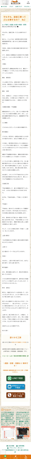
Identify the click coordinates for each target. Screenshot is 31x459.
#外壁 (16, 24)
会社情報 (11, 445)
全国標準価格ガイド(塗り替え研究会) (16, 450)
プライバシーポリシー (16, 448)
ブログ (11, 6)
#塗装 (11, 24)
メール (15, 458)
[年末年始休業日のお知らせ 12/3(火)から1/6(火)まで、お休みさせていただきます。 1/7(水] (23, 418)
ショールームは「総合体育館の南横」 (14, 356)
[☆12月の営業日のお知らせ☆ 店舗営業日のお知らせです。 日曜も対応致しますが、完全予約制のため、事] (8, 433)
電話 (26, 458)
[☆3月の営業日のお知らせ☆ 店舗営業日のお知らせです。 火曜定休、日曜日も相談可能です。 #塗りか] (8, 418)
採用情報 (21, 445)
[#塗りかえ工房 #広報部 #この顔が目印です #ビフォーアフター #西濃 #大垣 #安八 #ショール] (23, 433)
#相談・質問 (22, 24)
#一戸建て (5, 24)
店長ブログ (18, 6)
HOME (5, 6)
